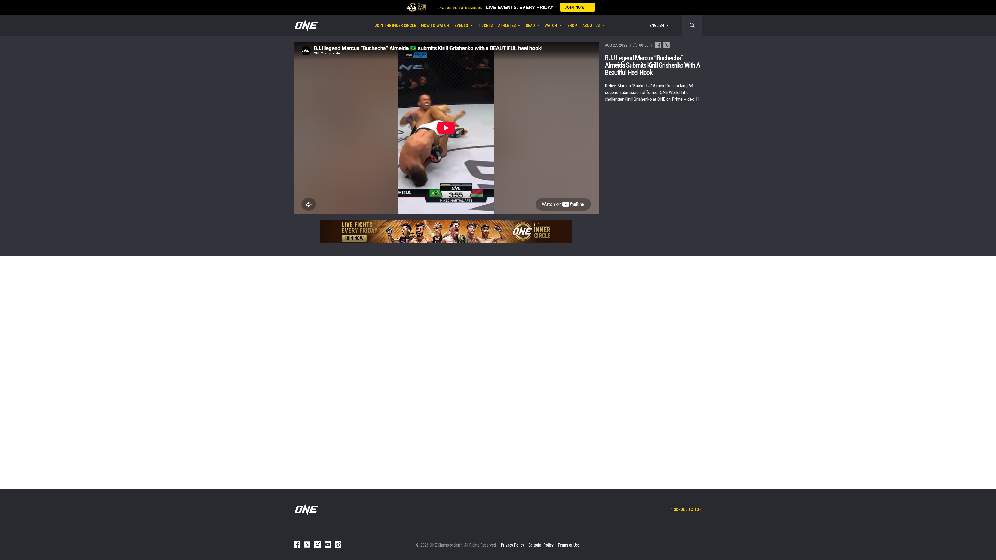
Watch (551, 25)
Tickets (485, 25)
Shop (572, 25)
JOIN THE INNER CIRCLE (395, 25)
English (656, 25)
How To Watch (435, 25)
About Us (591, 25)
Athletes (507, 25)
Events (461, 25)
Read (530, 25)
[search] (692, 25)
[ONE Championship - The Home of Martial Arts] (306, 25)
